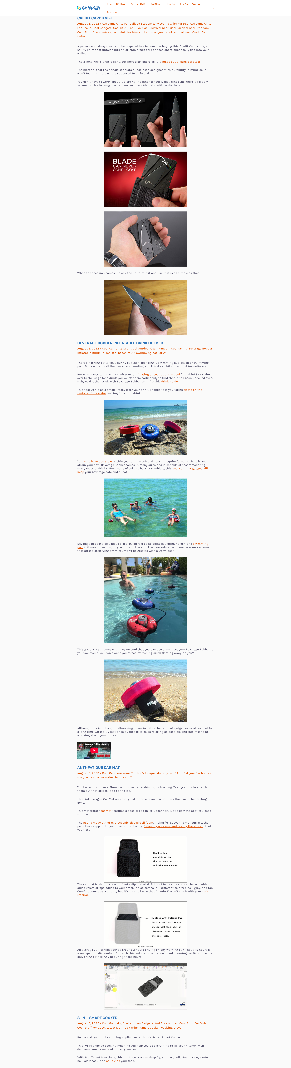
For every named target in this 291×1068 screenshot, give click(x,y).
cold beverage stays (98, 461)
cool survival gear (152, 32)
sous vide (113, 1061)
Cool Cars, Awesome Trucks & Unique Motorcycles (138, 773)
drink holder (170, 381)
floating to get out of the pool (158, 374)
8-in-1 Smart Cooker (145, 1027)
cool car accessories (99, 777)
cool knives (103, 32)
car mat (106, 811)
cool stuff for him (125, 32)
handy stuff (123, 777)
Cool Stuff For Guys (127, 28)
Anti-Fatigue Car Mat (192, 773)
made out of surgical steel (181, 61)
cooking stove (171, 1027)
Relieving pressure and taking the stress (173, 826)
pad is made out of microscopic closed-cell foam (118, 822)
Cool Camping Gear (115, 348)
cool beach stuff (123, 353)
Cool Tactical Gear (182, 28)
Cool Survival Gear (155, 28)
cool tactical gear (178, 32)
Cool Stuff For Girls (193, 1023)
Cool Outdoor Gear (144, 348)
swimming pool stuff (151, 353)
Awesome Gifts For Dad (172, 23)
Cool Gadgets (102, 28)
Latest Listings (117, 1027)
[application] (126, 4)
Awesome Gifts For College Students (128, 23)
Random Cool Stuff (172, 348)
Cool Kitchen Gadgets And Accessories (150, 1023)
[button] (213, 7)
